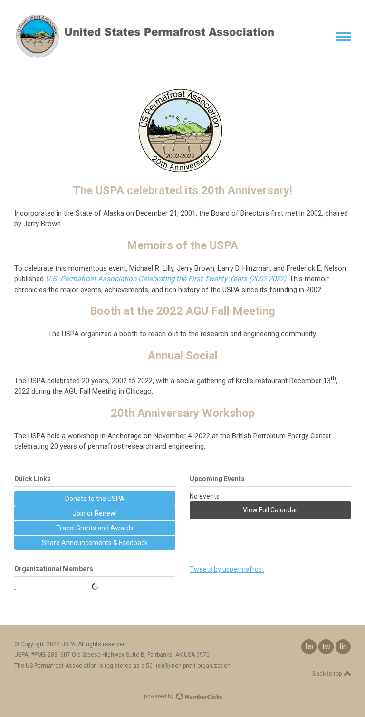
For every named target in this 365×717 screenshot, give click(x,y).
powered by (159, 696)
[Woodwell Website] (94, 587)
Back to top (327, 673)
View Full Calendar (270, 510)
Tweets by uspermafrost (227, 569)
